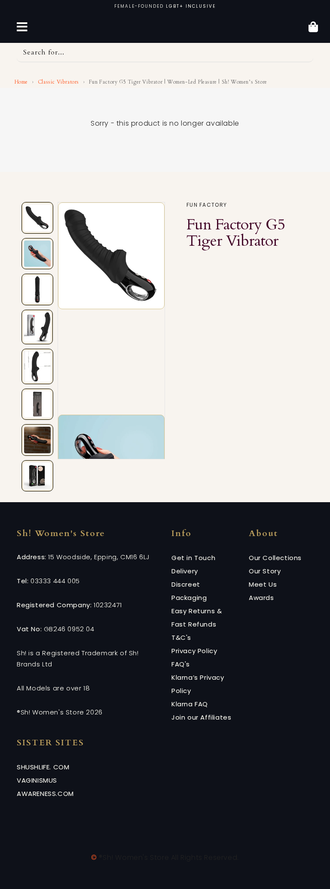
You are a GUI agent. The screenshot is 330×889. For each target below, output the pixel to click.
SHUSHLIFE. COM (43, 766)
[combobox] (165, 52)
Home (20, 81)
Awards (261, 597)
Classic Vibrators (58, 81)
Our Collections (275, 557)
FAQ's (180, 664)
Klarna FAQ (189, 703)
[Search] (303, 52)
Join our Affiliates (201, 717)
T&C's (181, 637)
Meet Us (263, 584)
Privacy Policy (194, 650)
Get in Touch (193, 557)
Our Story (265, 571)
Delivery (184, 571)
